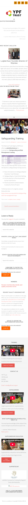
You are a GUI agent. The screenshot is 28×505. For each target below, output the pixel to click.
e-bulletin (10, 199)
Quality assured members (11, 206)
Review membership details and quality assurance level (11, 285)
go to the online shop (15, 315)
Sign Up (6, 275)
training (18, 199)
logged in (11, 219)
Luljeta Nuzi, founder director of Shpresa (14, 62)
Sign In (5, 328)
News (14, 199)
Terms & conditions (7, 501)
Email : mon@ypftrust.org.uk (9, 385)
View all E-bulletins (14, 84)
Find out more (20, 110)
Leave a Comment (21, 142)
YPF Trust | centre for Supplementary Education (14, 13)
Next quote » (5, 432)
